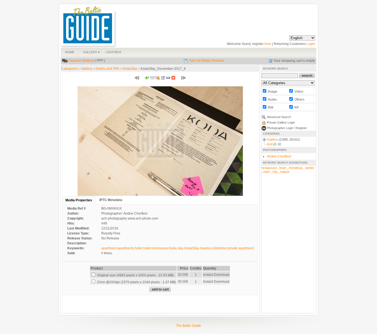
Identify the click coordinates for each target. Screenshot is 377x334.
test (269, 144)
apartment (108, 248)
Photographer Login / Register (287, 128)
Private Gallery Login (281, 122)
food (282, 168)
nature (285, 172)
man (266, 172)
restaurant (269, 168)
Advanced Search (279, 117)
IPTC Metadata (110, 200)
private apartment (240, 248)
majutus (206, 248)
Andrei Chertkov (279, 156)
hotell (147, 248)
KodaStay (130, 69)
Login (311, 44)
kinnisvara (160, 248)
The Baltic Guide (188, 326)
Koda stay (176, 248)
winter (309, 168)
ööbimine (220, 248)
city (274, 172)
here (267, 44)
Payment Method (81, 61)
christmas (295, 168)
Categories (69, 69)
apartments (125, 248)
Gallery (87, 69)
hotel (138, 248)
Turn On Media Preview (206, 61)
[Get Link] (168, 79)
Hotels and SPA (108, 69)
